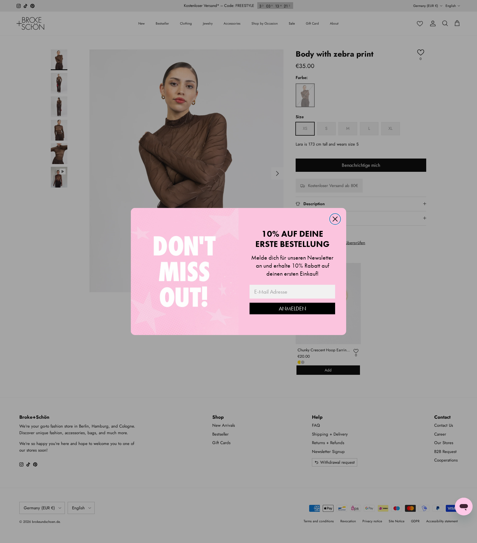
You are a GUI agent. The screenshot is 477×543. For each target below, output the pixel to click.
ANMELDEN (292, 308)
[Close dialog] (335, 219)
